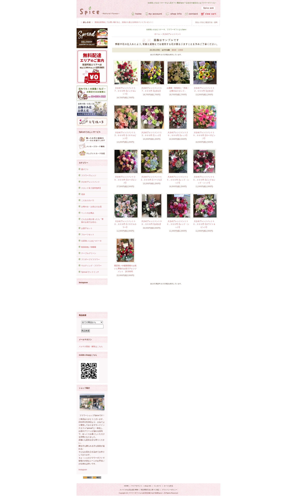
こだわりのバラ (87, 200)
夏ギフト (85, 169)
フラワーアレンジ (88, 175)
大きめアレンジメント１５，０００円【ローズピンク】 (204, 135)
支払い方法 (199, 22)
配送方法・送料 (211, 22)
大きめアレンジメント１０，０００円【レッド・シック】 (178, 224)
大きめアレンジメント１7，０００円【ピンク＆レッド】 (125, 91)
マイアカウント (136, 486)
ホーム (157, 34)
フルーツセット (87, 234)
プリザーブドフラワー (90, 259)
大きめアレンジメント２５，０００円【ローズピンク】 (125, 180)
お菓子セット (86, 228)
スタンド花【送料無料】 (91, 188)
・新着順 (180, 50)
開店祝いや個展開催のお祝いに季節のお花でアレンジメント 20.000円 (125, 269)
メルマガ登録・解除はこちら (91, 346)
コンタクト (157, 486)
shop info (147, 486)
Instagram (83, 470)
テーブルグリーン (88, 253)
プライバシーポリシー (169, 490)
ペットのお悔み (87, 213)
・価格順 (173, 50)
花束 (83, 194)
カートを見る (168, 486)
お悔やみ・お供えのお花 (91, 207)
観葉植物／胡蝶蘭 (88, 247)
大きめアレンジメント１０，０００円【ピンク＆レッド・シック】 (204, 180)
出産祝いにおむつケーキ (91, 241)
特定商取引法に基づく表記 (150, 490)
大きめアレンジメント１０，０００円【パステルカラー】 (125, 224)
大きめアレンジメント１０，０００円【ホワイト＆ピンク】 (204, 224)
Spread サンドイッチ (90, 272)
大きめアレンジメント (90, 182)
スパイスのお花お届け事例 (129, 490)
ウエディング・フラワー (91, 266)
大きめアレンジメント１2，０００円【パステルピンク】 (125, 135)
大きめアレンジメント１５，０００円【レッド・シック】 (178, 180)
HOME (126, 486)
